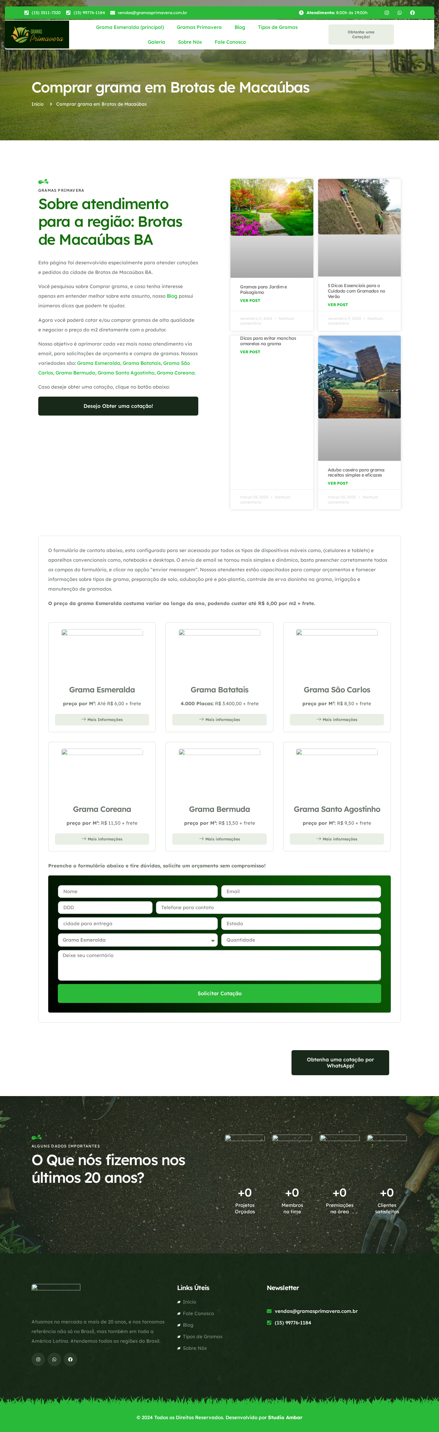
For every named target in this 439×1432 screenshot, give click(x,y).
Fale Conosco (230, 42)
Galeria (156, 42)
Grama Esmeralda (98, 363)
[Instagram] (386, 12)
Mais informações (222, 719)
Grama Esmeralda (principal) (130, 27)
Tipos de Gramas (278, 27)
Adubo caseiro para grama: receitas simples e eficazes (356, 472)
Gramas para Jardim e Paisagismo (263, 289)
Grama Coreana (176, 373)
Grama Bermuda (75, 373)
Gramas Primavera (199, 27)
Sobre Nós (190, 42)
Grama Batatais (142, 363)
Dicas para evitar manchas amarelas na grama (268, 341)
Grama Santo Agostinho (126, 373)
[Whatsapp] (399, 12)
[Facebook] (412, 12)
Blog (240, 27)
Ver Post (250, 300)
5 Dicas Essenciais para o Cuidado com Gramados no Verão (356, 291)
